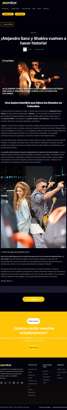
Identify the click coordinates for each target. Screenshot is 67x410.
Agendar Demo (8, 14)
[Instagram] (5, 382)
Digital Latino (61, 369)
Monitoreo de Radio (32, 370)
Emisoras (46, 371)
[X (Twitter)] (9, 382)
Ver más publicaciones (33, 299)
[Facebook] (1, 382)
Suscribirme (33, 347)
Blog (58, 375)
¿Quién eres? (15, 8)
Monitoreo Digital (31, 376)
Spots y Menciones (31, 391)
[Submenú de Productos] (8, 8)
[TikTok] (18, 382)
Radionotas (31, 395)
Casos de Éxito (62, 372)
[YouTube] (22, 382)
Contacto (60, 378)
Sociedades (46, 377)
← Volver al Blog (7, 24)
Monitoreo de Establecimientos (32, 383)
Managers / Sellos (46, 381)
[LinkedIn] (13, 382)
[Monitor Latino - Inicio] (9, 3)
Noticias (33, 32)
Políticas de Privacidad (44, 407)
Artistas (45, 374)
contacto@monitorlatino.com (59, 407)
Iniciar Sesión (20, 14)
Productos (5, 8)
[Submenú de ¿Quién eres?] (19, 8)
